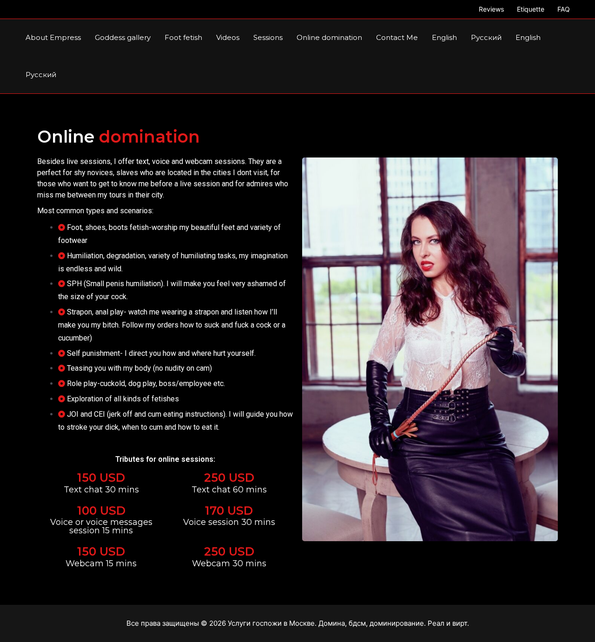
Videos (227, 37)
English (444, 37)
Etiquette (530, 9)
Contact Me (397, 37)
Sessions (268, 37)
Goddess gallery (123, 37)
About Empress (53, 37)
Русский (486, 37)
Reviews (491, 9)
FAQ (563, 9)
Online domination (329, 37)
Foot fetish (183, 37)
